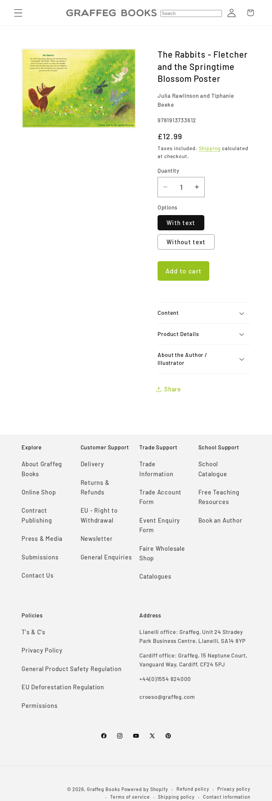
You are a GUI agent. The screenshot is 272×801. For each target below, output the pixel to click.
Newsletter (97, 538)
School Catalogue (212, 468)
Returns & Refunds (95, 487)
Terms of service (130, 797)
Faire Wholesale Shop (162, 553)
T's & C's (33, 632)
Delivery (92, 464)
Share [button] (172, 389)
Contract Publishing (37, 515)
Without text (186, 242)
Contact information (226, 797)
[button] (18, 12)
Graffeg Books (103, 789)
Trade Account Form (160, 496)
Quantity (168, 170)
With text (181, 222)
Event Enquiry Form (159, 525)
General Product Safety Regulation (72, 668)
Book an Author (220, 520)
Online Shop (39, 492)
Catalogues (155, 576)
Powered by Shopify (144, 789)
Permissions (40, 705)
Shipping (210, 148)
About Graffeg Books (42, 468)
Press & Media (42, 538)
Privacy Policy (42, 650)
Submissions (40, 557)
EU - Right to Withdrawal (99, 515)
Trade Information (156, 468)
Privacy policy (233, 789)
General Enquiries (106, 557)
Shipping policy (176, 797)
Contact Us (38, 575)
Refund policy (192, 789)
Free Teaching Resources (218, 496)
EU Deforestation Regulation (63, 687)
